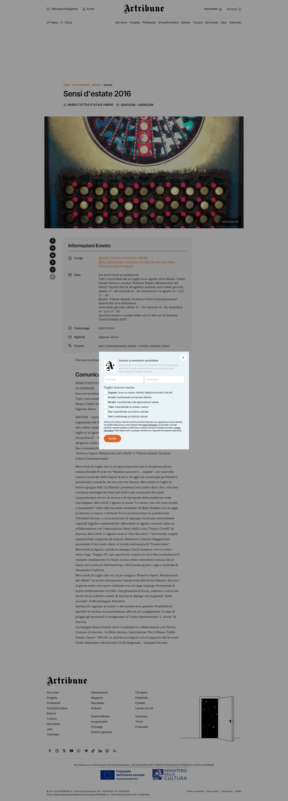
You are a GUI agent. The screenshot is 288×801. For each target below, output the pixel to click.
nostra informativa (150, 425)
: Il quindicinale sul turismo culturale (128, 411)
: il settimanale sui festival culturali (127, 416)
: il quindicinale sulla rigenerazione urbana (133, 402)
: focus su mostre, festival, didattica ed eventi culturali (140, 392)
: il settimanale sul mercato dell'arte (130, 397)
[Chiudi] (183, 357)
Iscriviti (112, 438)
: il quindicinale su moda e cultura (128, 406)
